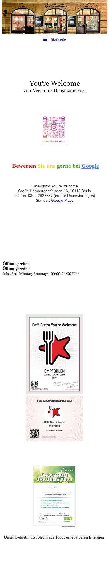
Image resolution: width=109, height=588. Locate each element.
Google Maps (62, 200)
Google (90, 165)
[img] (54, 17)
